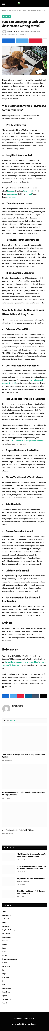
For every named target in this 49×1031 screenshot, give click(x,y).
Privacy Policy (29, 1018)
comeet (29, 194)
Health (4, 955)
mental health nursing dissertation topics (28, 440)
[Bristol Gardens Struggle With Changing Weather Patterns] (8, 894)
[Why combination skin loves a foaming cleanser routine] (8, 881)
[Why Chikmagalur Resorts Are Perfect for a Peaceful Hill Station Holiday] (8, 857)
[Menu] (3, 3)
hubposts (11, 191)
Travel (4, 1003)
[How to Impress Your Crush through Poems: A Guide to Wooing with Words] (24, 776)
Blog (4, 922)
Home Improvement (9, 959)
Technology (6, 999)
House (4, 963)
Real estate (6, 988)
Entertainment (7, 937)
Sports (4, 996)
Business (5, 926)
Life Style (5, 977)
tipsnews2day (28, 191)
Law (3, 970)
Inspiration (6, 966)
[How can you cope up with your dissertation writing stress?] (24, 60)
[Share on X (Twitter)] (22, 40)
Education (6, 16)
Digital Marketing (8, 930)
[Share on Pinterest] (35, 40)
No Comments (12, 35)
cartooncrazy (11, 194)
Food (4, 948)
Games (4, 952)
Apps (4, 912)
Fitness (5, 944)
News (4, 981)
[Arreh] (24, 4)
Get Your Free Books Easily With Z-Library (18, 830)
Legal (4, 974)
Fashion (5, 941)
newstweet (10, 197)
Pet (3, 985)
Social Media (6, 992)
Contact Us (18, 1018)
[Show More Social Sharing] (44, 40)
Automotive (6, 919)
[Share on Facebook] (8, 40)
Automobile (6, 915)
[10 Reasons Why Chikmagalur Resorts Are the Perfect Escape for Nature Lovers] (8, 869)
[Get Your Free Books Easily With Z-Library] (24, 814)
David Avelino (13, 31)
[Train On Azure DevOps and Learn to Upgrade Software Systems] (24, 738)
